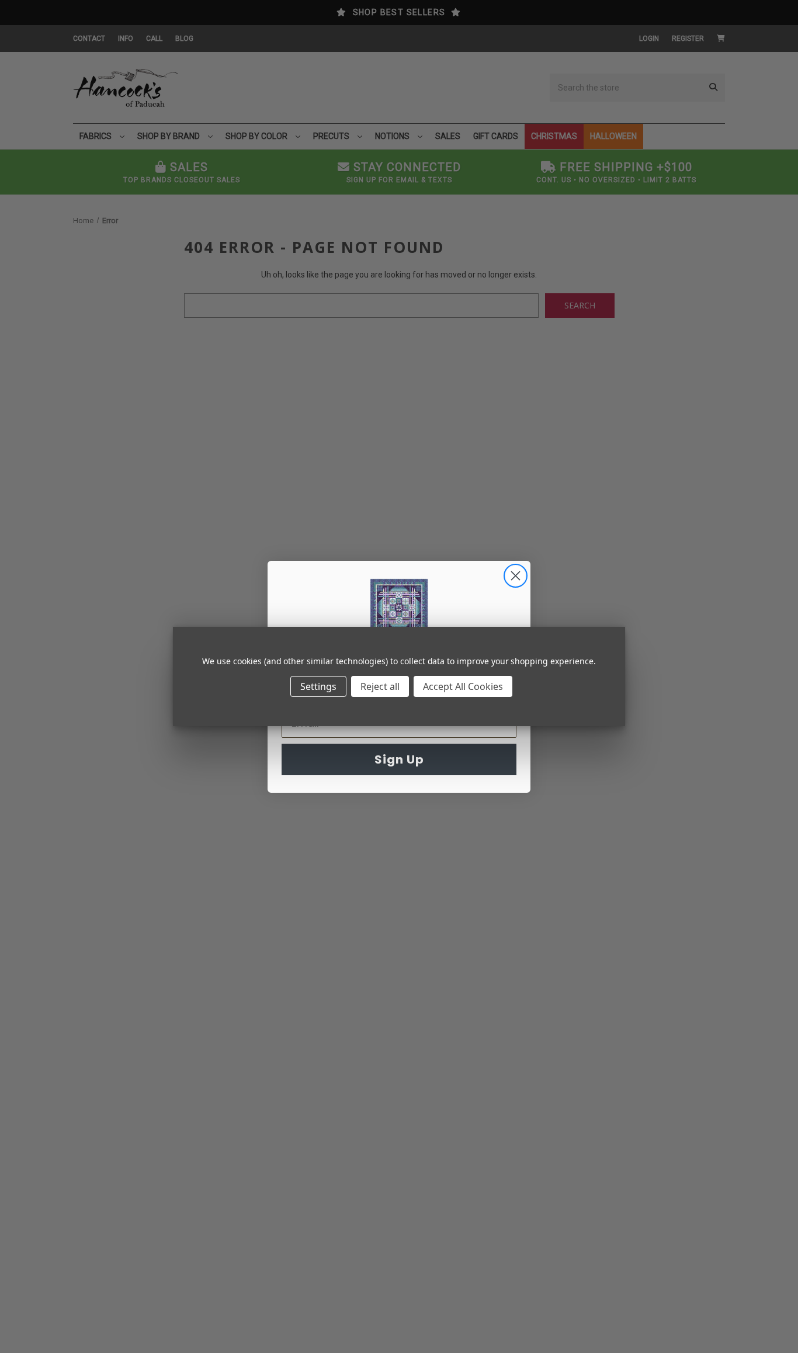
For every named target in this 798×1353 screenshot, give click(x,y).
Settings (318, 686)
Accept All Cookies (463, 686)
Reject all (380, 686)
